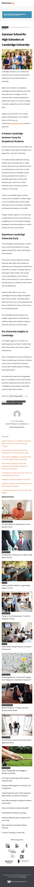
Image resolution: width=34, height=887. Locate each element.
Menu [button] (30, 3)
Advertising (22, 876)
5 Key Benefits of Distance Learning (14, 813)
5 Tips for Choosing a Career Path (13, 833)
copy (26, 396)
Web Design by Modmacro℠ (19, 881)
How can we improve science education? (15, 808)
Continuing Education (9, 403)
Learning (19, 403)
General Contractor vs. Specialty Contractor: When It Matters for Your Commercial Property (16, 443)
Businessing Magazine (8, 3)
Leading (4, 582)
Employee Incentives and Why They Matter (16, 479)
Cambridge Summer (17, 123)
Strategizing (6, 552)
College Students (19, 401)
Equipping (5, 27)
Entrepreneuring (7, 521)
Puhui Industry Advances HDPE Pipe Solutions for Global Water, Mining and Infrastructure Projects (15, 466)
